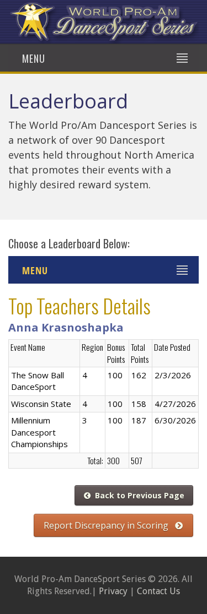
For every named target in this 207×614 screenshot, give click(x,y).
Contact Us (158, 591)
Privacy (113, 591)
